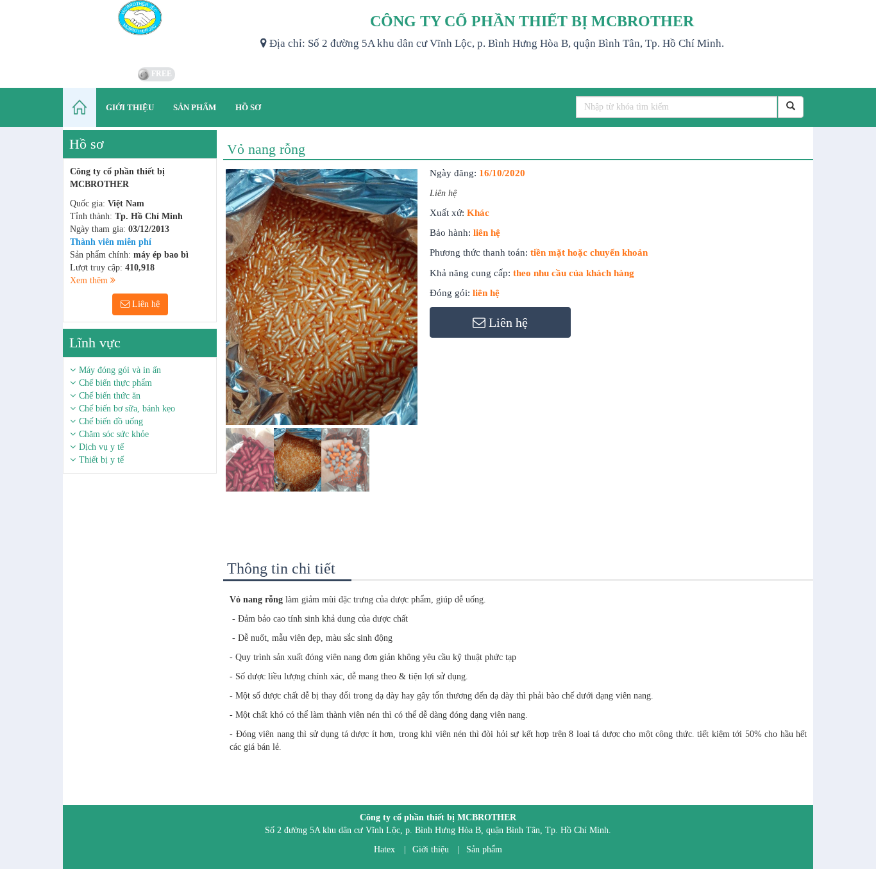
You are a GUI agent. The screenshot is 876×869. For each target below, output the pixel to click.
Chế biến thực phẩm (115, 383)
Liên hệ (145, 304)
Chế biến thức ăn (109, 396)
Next (441, 342)
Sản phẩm (484, 849)
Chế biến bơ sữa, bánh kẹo (127, 408)
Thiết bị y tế (101, 460)
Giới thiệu (430, 849)
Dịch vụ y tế (101, 447)
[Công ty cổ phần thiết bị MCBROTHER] (156, 32)
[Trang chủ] (79, 107)
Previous (206, 342)
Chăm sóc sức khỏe (114, 434)
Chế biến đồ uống (111, 421)
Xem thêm (90, 280)
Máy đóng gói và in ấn (120, 370)
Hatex (384, 849)
